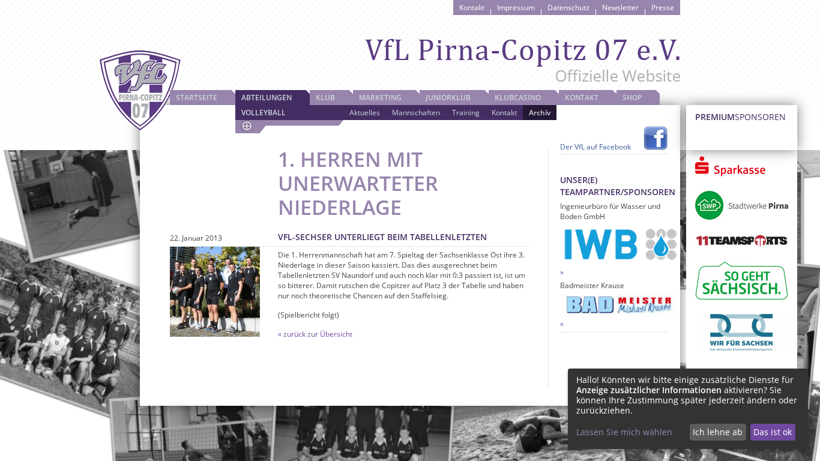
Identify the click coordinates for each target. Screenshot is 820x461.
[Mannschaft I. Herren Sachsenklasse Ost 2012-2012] (215, 292)
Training (466, 112)
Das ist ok (772, 432)
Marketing (380, 97)
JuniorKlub (448, 97)
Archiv (539, 112)
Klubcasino (518, 97)
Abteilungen (266, 97)
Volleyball (263, 112)
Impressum (516, 7)
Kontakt (471, 7)
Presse (662, 7)
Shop (632, 97)
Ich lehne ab (718, 432)
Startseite (196, 97)
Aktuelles (364, 112)
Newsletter (620, 7)
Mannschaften (416, 112)
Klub (325, 97)
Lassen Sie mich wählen (624, 432)
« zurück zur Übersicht (315, 334)
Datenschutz (568, 7)
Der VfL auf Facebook (595, 147)
